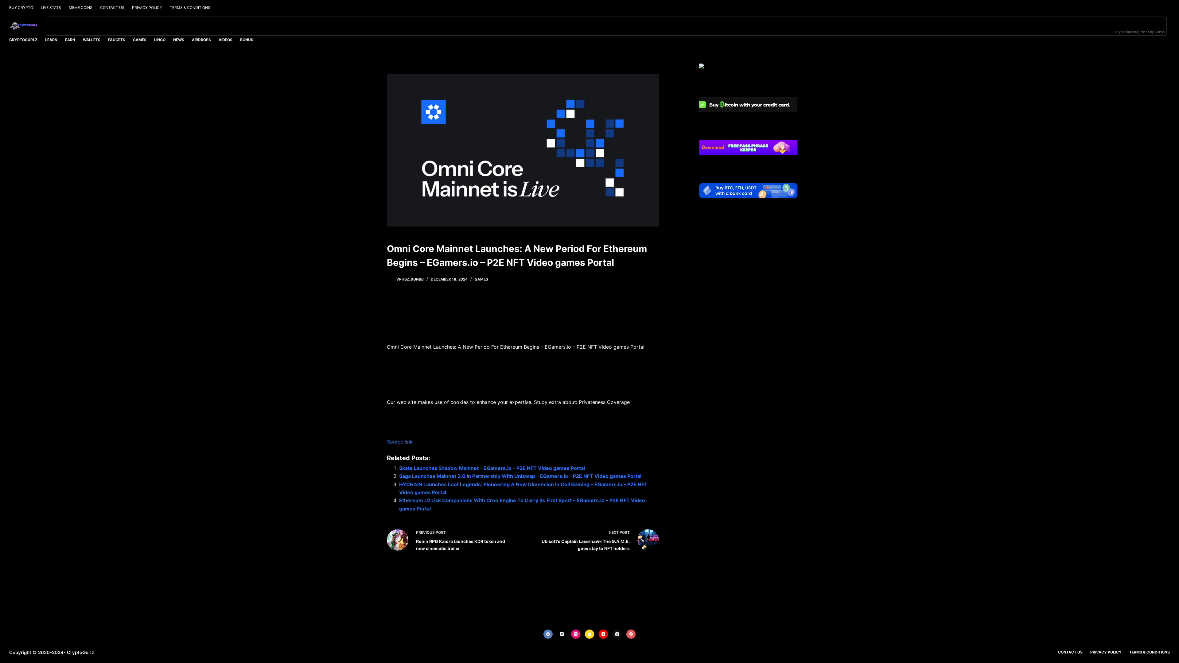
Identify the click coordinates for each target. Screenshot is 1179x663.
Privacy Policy (147, 7)
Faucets (116, 39)
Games (139, 39)
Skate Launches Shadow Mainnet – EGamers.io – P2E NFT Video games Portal (492, 468)
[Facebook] (548, 634)
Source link (400, 442)
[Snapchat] (589, 634)
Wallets (91, 39)
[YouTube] (603, 634)
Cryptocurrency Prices (1132, 32)
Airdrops (201, 39)
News (178, 39)
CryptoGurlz (23, 39)
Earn (70, 39)
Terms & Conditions (190, 7)
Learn (51, 39)
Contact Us (112, 7)
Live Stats (51, 7)
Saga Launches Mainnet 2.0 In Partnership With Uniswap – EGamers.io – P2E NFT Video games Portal (520, 476)
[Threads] (617, 634)
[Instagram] (575, 634)
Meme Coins (80, 7)
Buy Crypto (21, 7)
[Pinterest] (631, 634)
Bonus (246, 39)
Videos (225, 39)
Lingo (159, 39)
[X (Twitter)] (561, 634)
